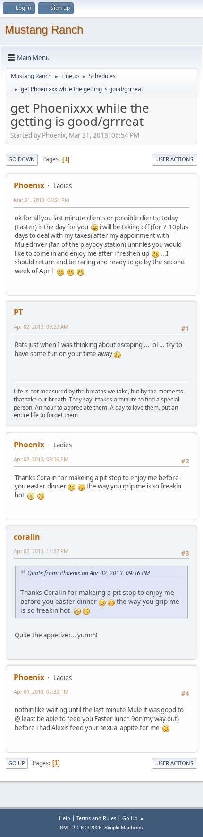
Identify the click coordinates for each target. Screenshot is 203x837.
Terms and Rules (96, 817)
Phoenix (29, 185)
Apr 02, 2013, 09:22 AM (41, 326)
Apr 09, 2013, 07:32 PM (41, 691)
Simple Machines (123, 827)
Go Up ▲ (133, 817)
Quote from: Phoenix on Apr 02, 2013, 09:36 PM (88, 573)
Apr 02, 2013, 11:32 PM (41, 551)
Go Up (16, 763)
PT (18, 312)
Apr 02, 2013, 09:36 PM (41, 458)
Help (64, 817)
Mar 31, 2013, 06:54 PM (41, 199)
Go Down (21, 159)
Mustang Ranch (44, 29)
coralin (27, 537)
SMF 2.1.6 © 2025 (81, 827)
